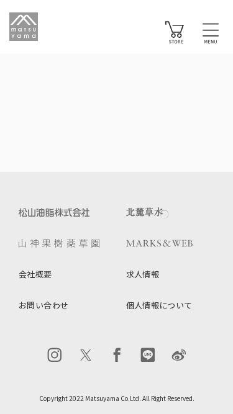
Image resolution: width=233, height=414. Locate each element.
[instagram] (54, 355)
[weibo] (179, 355)
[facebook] (116, 355)
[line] (148, 355)
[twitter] (85, 355)
